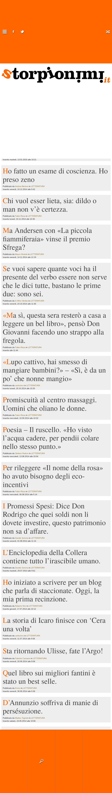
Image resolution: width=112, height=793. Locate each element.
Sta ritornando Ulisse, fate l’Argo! (53, 650)
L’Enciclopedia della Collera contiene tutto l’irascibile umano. (52, 556)
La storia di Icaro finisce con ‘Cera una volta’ (54, 624)
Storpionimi (56, 75)
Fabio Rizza (20, 216)
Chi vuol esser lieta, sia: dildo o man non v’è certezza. (49, 204)
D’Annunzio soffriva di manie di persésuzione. (50, 706)
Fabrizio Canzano (22, 658)
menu (5, 31)
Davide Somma (21, 538)
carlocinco (19, 385)
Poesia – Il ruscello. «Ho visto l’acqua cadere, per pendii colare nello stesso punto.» (51, 437)
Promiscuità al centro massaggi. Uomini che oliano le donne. (50, 403)
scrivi (13, 761)
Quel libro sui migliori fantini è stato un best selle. (49, 677)
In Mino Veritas (21, 301)
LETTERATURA (38, 186)
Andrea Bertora (21, 186)
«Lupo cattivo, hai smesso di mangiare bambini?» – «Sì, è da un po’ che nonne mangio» (54, 369)
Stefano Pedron (22, 453)
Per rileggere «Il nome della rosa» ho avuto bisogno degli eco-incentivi (53, 475)
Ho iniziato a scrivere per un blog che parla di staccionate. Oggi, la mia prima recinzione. (52, 590)
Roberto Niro (20, 606)
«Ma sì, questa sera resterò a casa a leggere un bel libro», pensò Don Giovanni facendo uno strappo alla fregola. (54, 327)
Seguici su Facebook (13, 31)
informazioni (97, 761)
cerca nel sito (41, 761)
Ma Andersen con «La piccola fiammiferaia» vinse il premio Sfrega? (47, 238)
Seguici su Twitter (22, 31)
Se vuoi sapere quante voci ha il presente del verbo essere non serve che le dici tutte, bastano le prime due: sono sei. (55, 280)
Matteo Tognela (22, 718)
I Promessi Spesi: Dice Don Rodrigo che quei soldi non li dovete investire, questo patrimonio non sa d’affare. (54, 518)
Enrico (17, 688)
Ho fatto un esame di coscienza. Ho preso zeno (55, 175)
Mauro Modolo (21, 254)
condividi (69, 761)
